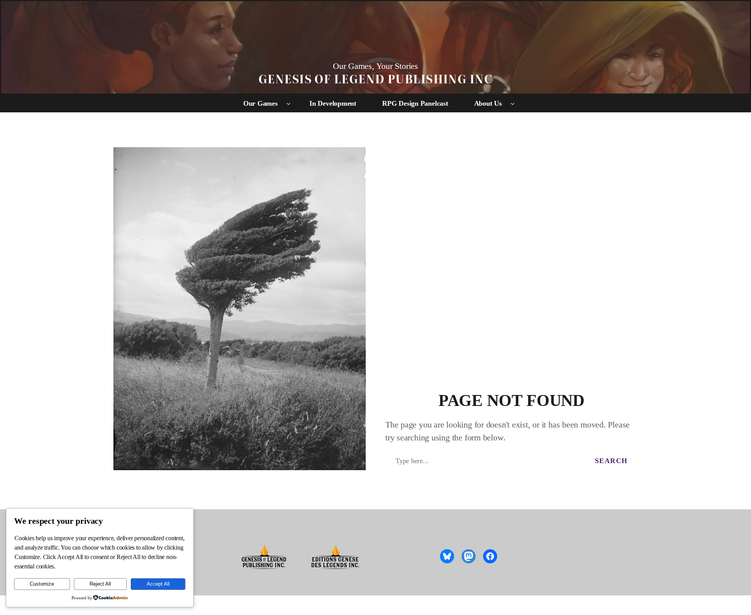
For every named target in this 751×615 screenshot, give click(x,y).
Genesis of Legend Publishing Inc (375, 78)
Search (611, 461)
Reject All (100, 584)
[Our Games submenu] (288, 103)
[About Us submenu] (512, 103)
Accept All (158, 584)
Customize (42, 584)
